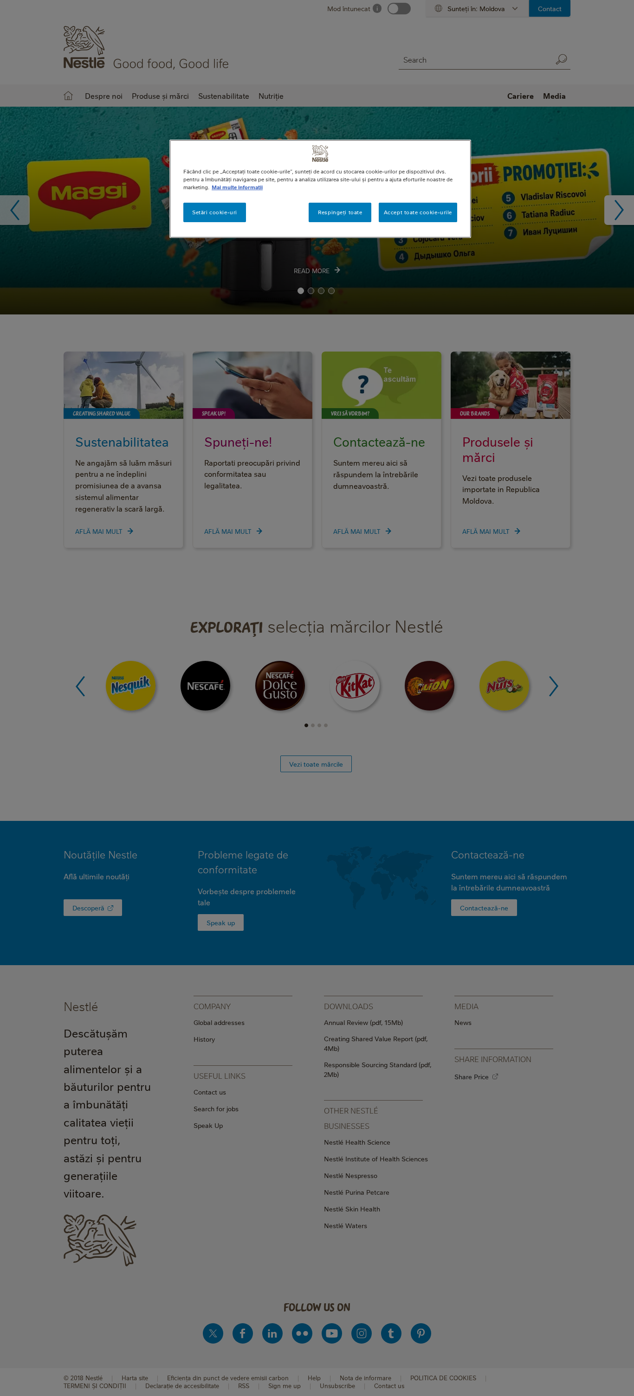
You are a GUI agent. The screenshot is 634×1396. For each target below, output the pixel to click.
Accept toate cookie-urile (418, 212)
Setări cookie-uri (214, 212)
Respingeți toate (340, 212)
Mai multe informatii (237, 187)
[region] (320, 189)
